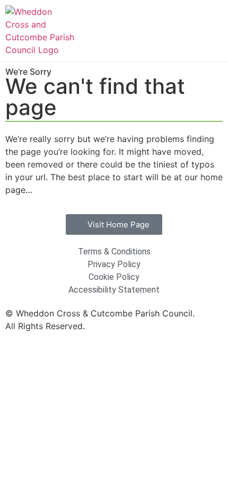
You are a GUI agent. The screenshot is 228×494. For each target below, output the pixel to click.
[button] (212, 31)
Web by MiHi (112, 326)
